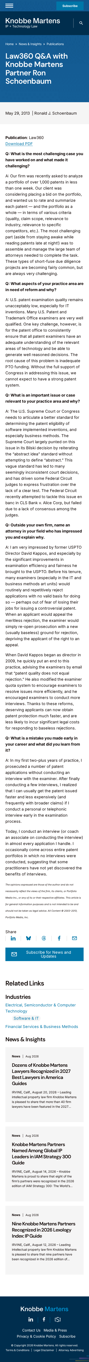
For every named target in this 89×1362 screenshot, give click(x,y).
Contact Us (31, 1330)
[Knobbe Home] (44, 1309)
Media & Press (55, 1330)
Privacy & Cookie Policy (36, 1336)
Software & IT (26, 1018)
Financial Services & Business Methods (41, 1026)
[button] (81, 23)
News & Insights (30, 44)
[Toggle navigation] (9, 6)
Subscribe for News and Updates (48, 954)
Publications (55, 44)
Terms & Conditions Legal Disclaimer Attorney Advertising (45, 1350)
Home (9, 44)
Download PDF (19, 143)
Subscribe (70, 6)
